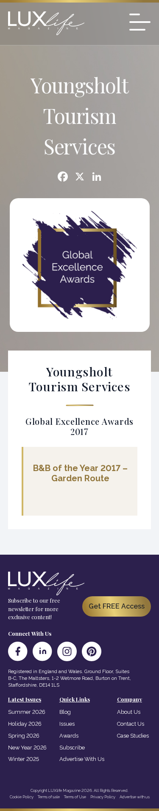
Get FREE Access (117, 606)
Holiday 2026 (25, 724)
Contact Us (130, 724)
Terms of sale (49, 796)
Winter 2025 (23, 759)
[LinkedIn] (42, 651)
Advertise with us (135, 796)
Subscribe (72, 747)
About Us (128, 712)
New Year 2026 (27, 747)
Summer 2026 (26, 712)
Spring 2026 (23, 735)
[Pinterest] (91, 651)
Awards (68, 735)
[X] (79, 177)
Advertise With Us (81, 759)
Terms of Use (75, 796)
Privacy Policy (102, 796)
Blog (65, 712)
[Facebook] (62, 177)
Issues (67, 724)
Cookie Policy (21, 796)
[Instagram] (67, 651)
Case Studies (133, 735)
